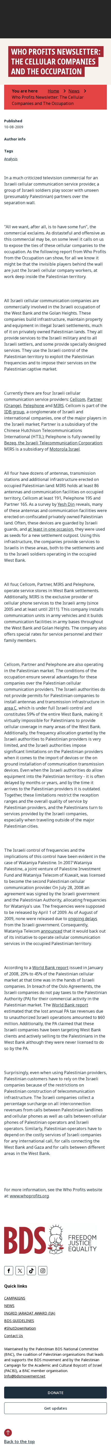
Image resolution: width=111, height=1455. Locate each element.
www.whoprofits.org (29, 1196)
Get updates (55, 1408)
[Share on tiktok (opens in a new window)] (31, 1270)
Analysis (11, 158)
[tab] (29, 91)
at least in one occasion (50, 529)
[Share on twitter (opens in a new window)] (20, 1270)
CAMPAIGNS (14, 1298)
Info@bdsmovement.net (24, 1376)
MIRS (58, 405)
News (74, 91)
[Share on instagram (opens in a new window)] (42, 1270)
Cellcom (77, 399)
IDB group (14, 412)
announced (51, 931)
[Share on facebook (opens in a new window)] (8, 1270)
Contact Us (13, 1335)
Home (53, 91)
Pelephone (33, 405)
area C (10, 708)
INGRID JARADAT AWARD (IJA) (29, 1313)
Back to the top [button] (19, 1441)
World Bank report (50, 967)
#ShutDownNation (20, 1328)
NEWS (9, 1305)
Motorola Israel (65, 449)
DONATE (56, 1392)
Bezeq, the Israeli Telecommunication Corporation (53, 443)
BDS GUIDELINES (19, 1320)
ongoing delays (82, 918)
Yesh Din (66, 504)
